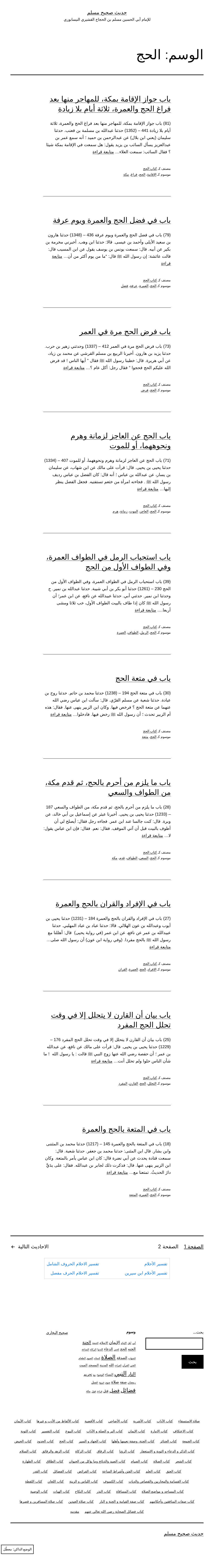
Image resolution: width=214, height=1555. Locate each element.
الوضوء (100, 1374)
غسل (94, 1382)
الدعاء (108, 1349)
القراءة (118, 1365)
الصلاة (108, 1357)
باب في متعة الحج (143, 678)
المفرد (122, 1083)
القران (122, 969)
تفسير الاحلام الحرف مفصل (75, 1273)
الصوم (90, 1358)
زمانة (123, 511)
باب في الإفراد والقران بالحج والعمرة (113, 903)
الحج (142, 174)
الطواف (133, 632)
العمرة (143, 286)
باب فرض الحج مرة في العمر (125, 331)
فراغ (134, 174)
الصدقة (122, 1358)
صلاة (115, 1382)
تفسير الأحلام (155, 1264)
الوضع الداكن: (22, 1549)
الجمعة (95, 1343)
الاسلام (103, 1342)
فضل (124, 286)
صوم (107, 1382)
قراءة (99, 1391)
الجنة (86, 1342)
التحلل (152, 1083)
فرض (144, 390)
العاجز (144, 511)
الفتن (133, 1365)
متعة (145, 737)
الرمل (144, 632)
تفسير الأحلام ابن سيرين (146, 1273)
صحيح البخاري (57, 1332)
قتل (105, 1391)
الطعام (82, 1358)
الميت (83, 1365)
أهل (129, 1343)
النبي (120, 1373)
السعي (143, 858)
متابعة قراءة (103, 151)
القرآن (125, 1365)
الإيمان (114, 1342)
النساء (109, 1374)
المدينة (104, 1365)
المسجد (93, 1365)
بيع (94, 1374)
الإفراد (152, 969)
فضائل (128, 1390)
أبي (134, 1342)
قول (94, 1391)
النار (132, 1374)
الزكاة (93, 1349)
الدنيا (100, 1349)
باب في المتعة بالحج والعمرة (126, 1129)
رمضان (132, 1382)
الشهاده (132, 1358)
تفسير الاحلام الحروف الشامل (73, 1264)
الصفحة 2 (168, 1246)
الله (111, 1365)
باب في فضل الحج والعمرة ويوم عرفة (112, 220)
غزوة (101, 1382)
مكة (126, 174)
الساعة (85, 1349)
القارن (133, 1083)
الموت (133, 511)
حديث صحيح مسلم (107, 12)
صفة (123, 1382)
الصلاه (97, 1358)
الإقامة (151, 174)
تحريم (88, 1374)
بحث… (198, 1332)
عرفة (134, 286)
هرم (115, 511)
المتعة (133, 1195)
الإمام (124, 1342)
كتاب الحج (150, 168)
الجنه (132, 1349)
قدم (122, 858)
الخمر (116, 1349)
